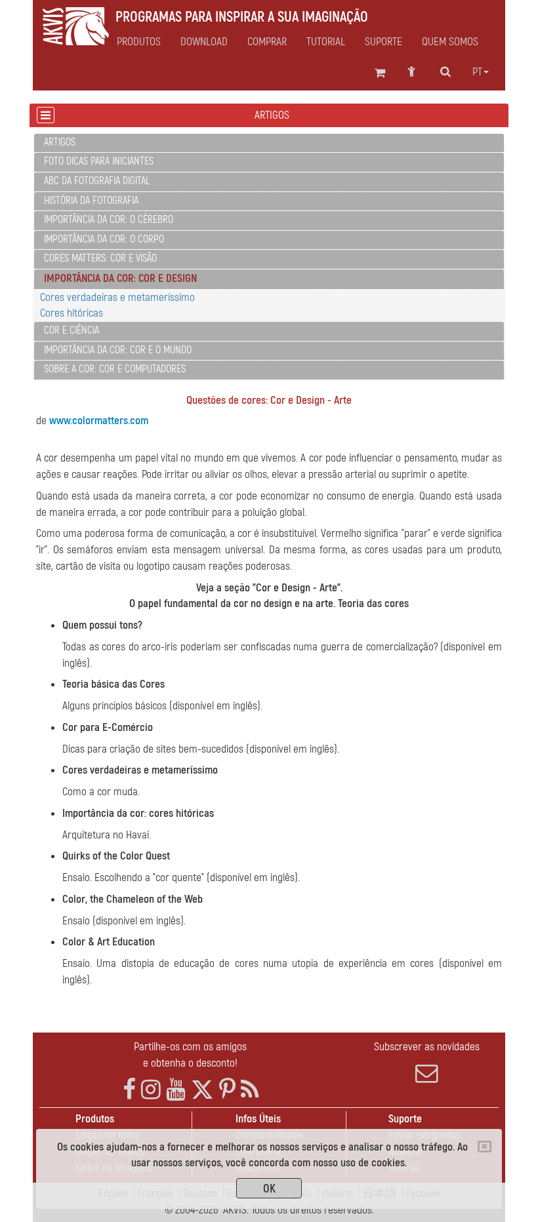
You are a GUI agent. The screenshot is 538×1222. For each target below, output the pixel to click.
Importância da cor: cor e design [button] (120, 278)
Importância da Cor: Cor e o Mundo (118, 350)
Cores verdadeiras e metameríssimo (117, 297)
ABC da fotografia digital (97, 180)
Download (204, 42)
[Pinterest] (227, 1089)
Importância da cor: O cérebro (108, 219)
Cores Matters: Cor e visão (100, 258)
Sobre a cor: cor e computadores (115, 369)
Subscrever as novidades (427, 1047)
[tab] (269, 143)
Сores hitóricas (71, 313)
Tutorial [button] (325, 42)
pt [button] (477, 72)
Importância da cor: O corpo (104, 239)
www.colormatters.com (98, 420)
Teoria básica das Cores (113, 684)
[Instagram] (151, 1089)
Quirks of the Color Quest (116, 856)
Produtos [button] (139, 42)
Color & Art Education (108, 942)
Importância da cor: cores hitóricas (138, 813)
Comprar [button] (267, 42)
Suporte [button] (383, 42)
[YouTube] (176, 1089)
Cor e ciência (71, 330)
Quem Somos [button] (450, 42)
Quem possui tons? (102, 625)
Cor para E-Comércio (107, 727)
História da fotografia (91, 200)
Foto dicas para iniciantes (99, 161)
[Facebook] (129, 1089)
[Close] (484, 1146)
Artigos (59, 142)
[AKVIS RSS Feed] (250, 1089)
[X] (202, 1089)
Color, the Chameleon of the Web (132, 899)
